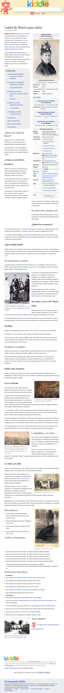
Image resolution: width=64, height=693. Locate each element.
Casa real (35, 171)
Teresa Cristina (20, 308)
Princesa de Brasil (48, 139)
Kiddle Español (8, 689)
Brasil (6, 45)
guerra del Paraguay (46, 310)
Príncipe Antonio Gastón (49, 190)
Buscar (61, 9)
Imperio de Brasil (21, 53)
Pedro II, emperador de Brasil (50, 173)
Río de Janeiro (46, 157)
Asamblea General (15, 183)
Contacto (46, 689)
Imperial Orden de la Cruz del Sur (27, 577)
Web (32, 13)
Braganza (44, 171)
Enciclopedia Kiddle (15, 681)
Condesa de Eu (47, 151)
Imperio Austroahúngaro (48, 606)
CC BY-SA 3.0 (31, 684)
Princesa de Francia (48, 146)
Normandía (25, 478)
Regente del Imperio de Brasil (46, 101)
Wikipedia (52, 685)
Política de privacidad (36, 689)
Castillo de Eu (48, 162)
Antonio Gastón (45, 340)
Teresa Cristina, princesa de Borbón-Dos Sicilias (49, 176)
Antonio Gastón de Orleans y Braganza (17, 531)
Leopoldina (7, 308)
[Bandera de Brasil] (43, 155)
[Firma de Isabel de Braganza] (49, 196)
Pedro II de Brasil (9, 47)
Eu (53, 162)
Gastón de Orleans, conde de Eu (26, 267)
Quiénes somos (25, 689)
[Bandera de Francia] (43, 162)
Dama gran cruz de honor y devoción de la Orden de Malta (23, 612)
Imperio (12, 188)
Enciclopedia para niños (11, 30)
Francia (56, 162)
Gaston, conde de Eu (47, 180)
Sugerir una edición (44, 672)
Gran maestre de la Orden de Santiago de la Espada (21, 590)
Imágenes (37, 13)
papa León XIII (22, 426)
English (43, 13)
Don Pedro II (13, 306)
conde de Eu (21, 306)
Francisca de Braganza (29, 229)
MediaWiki (25, 687)
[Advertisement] (32, 19)
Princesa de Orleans (48, 148)
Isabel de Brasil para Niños (12, 668)
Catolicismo (45, 167)
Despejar (57, 9)
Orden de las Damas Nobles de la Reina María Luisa (40, 600)
